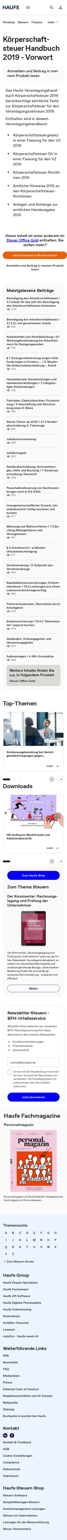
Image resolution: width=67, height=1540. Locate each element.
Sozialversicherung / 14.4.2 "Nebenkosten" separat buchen (33, 623)
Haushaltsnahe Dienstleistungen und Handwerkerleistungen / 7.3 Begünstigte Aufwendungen (32, 382)
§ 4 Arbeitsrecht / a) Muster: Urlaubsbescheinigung (26, 549)
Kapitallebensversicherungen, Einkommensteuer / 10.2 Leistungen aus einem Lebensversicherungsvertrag (33, 586)
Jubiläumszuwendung (21, 439)
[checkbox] (9, 1072)
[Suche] (51, 7)
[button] (35, 255)
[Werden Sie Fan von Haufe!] (12, 1435)
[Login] (60, 7)
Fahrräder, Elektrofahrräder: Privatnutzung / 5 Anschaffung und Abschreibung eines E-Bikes (33, 404)
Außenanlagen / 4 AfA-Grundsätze (30, 656)
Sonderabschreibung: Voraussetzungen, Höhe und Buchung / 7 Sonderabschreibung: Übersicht (33, 470)
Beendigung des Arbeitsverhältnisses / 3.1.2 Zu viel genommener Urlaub (33, 321)
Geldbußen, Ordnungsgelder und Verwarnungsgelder (29, 640)
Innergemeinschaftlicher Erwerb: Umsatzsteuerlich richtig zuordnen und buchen (32, 509)
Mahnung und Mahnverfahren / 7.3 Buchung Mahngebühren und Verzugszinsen (33, 530)
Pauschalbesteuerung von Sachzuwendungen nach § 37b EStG (33, 489)
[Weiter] (61, 779)
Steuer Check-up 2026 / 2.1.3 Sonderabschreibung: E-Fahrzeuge (32, 423)
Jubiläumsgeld (16, 453)
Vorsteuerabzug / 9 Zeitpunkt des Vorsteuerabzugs (30, 567)
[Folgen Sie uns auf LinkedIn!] (5, 1435)
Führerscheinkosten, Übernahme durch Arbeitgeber (33, 605)
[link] (9, 22)
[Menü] (28, 7)
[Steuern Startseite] (12, 7)
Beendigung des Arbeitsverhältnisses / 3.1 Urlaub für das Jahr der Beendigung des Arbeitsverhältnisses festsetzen (33, 301)
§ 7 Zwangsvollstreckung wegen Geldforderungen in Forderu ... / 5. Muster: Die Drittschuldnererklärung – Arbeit (33, 361)
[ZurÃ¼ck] (52, 779)
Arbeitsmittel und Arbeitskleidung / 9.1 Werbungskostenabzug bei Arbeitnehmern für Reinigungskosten (33, 340)
